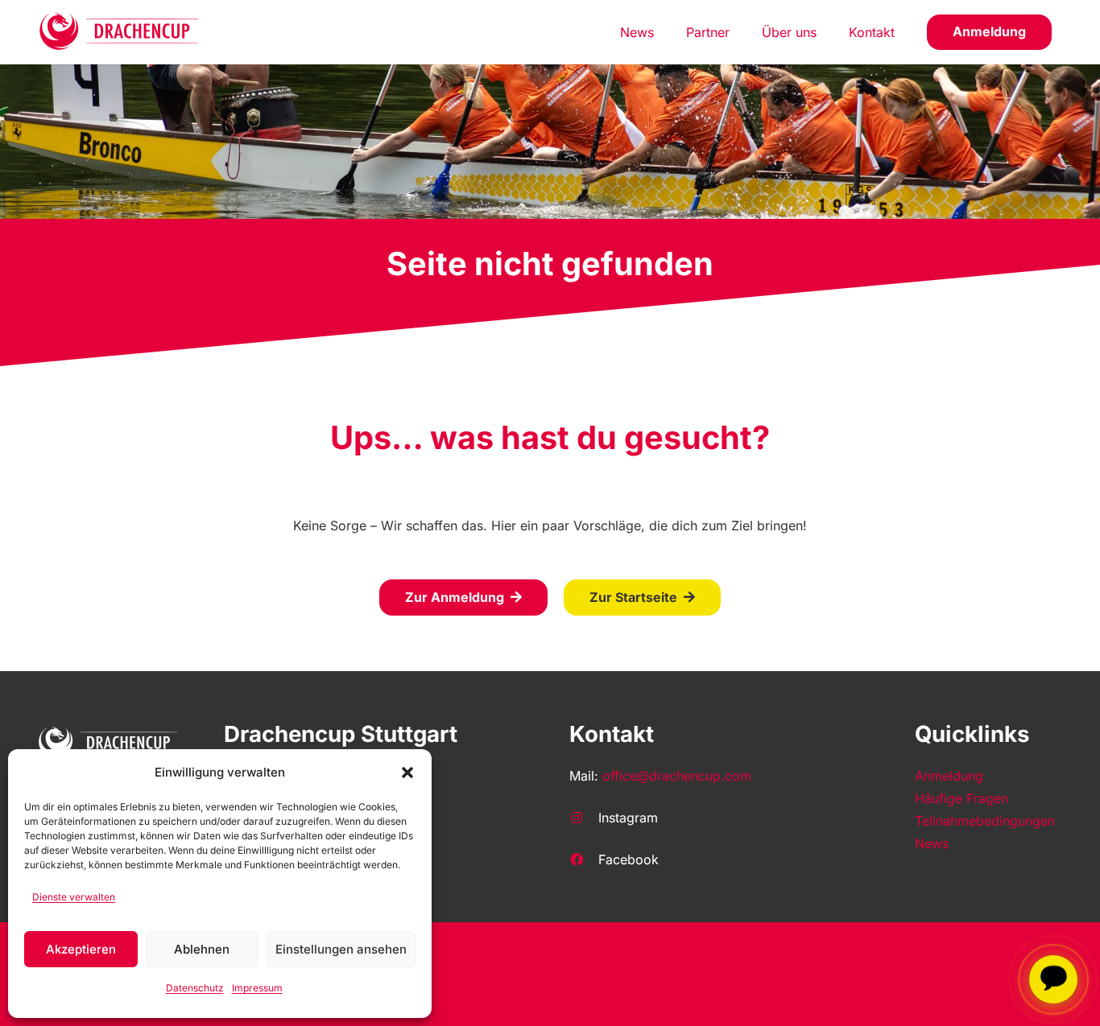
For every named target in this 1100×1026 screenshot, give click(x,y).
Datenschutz (195, 988)
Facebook (628, 859)
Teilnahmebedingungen (985, 821)
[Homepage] (119, 32)
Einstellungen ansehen (341, 949)
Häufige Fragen (961, 798)
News (932, 843)
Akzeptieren (81, 949)
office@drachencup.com (676, 776)
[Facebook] (583, 859)
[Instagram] (583, 817)
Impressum (257, 988)
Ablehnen (202, 949)
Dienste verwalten (73, 897)
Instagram (628, 818)
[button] (407, 772)
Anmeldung (949, 776)
